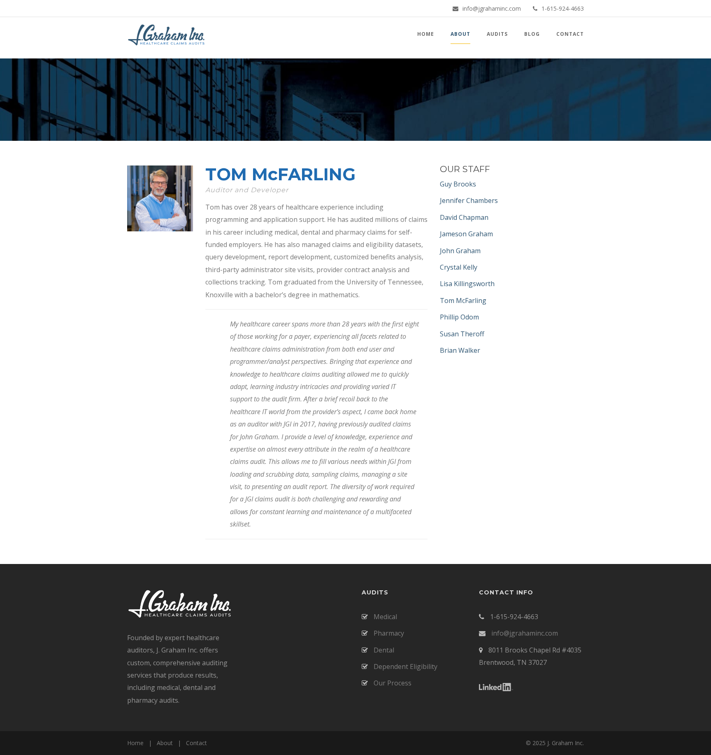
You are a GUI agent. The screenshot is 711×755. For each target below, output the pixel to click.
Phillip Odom (459, 317)
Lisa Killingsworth (467, 283)
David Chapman (464, 217)
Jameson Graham (466, 233)
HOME (425, 33)
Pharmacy (388, 633)
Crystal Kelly (458, 267)
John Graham (460, 250)
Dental (383, 650)
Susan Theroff (462, 333)
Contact (570, 33)
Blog (532, 33)
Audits (497, 33)
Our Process (391, 682)
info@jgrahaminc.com (491, 8)
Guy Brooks (458, 184)
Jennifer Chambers (469, 200)
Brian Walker (460, 350)
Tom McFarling (463, 300)
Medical (384, 616)
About (165, 743)
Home (135, 743)
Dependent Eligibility (404, 666)
